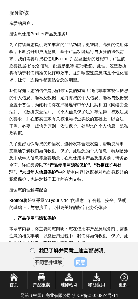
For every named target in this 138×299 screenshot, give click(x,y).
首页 (14, 284)
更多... (124, 284)
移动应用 (96, 284)
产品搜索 (41, 284)
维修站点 (69, 284)
